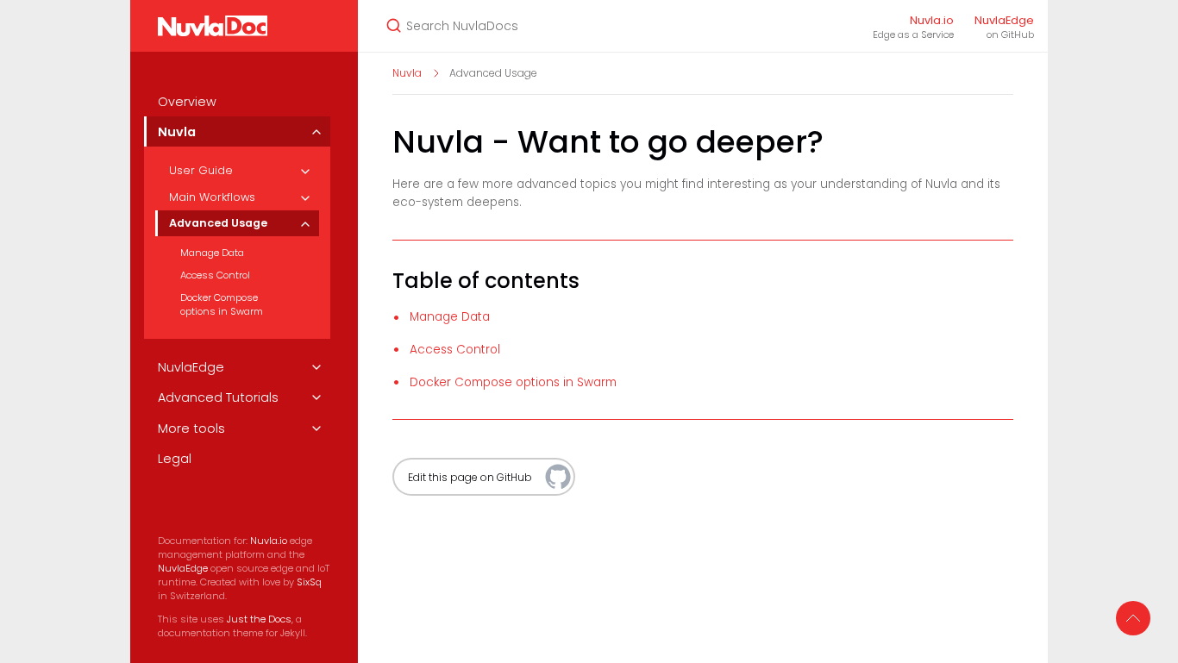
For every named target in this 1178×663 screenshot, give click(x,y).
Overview (187, 101)
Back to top (1133, 618)
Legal (174, 458)
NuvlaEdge (191, 367)
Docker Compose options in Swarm (221, 304)
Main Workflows (212, 197)
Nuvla (177, 132)
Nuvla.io (268, 540)
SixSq (309, 582)
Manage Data (212, 253)
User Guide (201, 170)
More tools (191, 428)
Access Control (215, 275)
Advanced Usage (218, 223)
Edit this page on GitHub (470, 477)
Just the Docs (259, 619)
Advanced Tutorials (218, 397)
